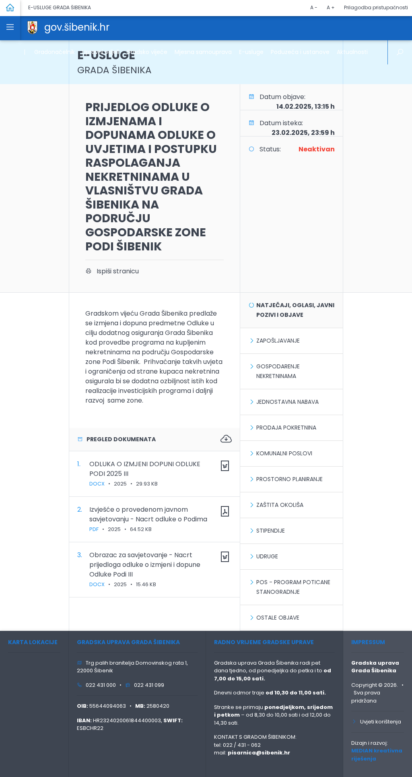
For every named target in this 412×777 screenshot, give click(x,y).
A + (331, 7)
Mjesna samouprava (203, 52)
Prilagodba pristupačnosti (376, 7)
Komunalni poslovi (284, 453)
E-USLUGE (114, 61)
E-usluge (251, 52)
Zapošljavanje (278, 341)
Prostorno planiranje (289, 479)
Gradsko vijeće (146, 52)
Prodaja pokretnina (286, 428)
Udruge (267, 556)
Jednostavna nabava (287, 402)
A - (313, 7)
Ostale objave (277, 618)
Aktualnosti (352, 52)
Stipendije (270, 531)
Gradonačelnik (54, 52)
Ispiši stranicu (115, 271)
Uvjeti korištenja (378, 721)
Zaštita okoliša (279, 505)
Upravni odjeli (100, 52)
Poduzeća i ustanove (300, 52)
